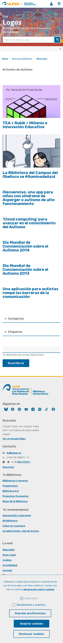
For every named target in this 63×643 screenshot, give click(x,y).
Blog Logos (42, 58)
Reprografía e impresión (17, 515)
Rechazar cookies (31, 634)
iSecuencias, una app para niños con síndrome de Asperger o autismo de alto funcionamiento (29, 198)
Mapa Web (9, 549)
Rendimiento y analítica (31, 604)
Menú (59, 4)
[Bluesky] (6, 409)
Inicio (5, 58)
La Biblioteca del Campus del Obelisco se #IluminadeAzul (30, 175)
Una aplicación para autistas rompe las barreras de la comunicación (30, 293)
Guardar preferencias (30, 613)
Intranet (7, 570)
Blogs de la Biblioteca (22, 58)
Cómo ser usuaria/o (14, 525)
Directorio (8, 467)
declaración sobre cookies (38, 589)
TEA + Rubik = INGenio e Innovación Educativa (25, 125)
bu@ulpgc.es (14, 452)
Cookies (7, 559)
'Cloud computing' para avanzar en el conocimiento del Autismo (29, 223)
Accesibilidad (10, 565)
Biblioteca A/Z (11, 490)
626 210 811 (23, 461)
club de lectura (30, 530)
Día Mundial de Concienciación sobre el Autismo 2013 (25, 269)
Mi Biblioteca (10, 520)
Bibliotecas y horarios (15, 480)
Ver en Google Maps (14, 438)
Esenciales (31, 598)
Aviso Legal (9, 554)
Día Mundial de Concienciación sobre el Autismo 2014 (25, 246)
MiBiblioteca (51, 4)
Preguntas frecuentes (16, 496)
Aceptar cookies (31, 623)
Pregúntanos (10, 485)
